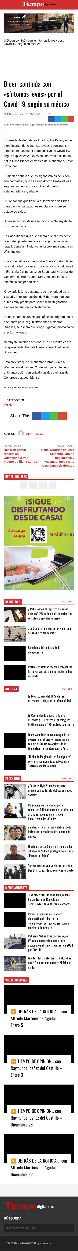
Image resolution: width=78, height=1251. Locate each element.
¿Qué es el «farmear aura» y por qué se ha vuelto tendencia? (49, 630)
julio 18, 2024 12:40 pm (32, 114)
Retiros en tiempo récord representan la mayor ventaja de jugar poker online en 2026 (50, 671)
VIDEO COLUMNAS (16, 980)
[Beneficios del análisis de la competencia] (15, 653)
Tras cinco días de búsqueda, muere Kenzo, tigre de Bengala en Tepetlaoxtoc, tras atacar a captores (49, 899)
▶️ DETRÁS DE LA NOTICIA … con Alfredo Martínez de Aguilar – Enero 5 (39, 1018)
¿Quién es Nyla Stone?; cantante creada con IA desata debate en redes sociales (50, 790)
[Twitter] (58, 119)
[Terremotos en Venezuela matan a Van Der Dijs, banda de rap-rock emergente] (15, 871)
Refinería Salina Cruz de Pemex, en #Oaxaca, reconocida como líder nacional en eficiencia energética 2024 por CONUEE (50, 943)
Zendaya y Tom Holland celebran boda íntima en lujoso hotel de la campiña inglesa (49, 832)
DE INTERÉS (12, 602)
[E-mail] (71, 119)
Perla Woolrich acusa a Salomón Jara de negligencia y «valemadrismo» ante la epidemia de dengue (57, 457)
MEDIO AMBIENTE (16, 887)
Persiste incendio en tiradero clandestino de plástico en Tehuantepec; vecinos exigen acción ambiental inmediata (48, 921)
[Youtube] (52, 485)
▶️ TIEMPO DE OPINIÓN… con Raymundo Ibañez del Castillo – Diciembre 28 (36, 1117)
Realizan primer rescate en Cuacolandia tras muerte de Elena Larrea (20, 455)
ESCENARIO (12, 778)
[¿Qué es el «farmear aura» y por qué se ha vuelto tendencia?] (15, 634)
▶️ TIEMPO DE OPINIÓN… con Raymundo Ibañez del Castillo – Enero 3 (36, 1068)
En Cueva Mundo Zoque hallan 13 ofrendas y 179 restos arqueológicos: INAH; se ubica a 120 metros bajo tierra (51, 720)
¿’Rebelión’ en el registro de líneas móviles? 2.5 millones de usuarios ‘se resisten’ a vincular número (50, 613)
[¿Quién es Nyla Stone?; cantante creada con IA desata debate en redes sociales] (15, 791)
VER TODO (67, 602)
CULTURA (11, 689)
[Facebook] (51, 119)
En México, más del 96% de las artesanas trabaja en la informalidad (49, 698)
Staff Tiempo (10, 114)
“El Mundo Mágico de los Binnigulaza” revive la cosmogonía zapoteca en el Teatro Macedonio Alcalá (49, 761)
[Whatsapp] (64, 119)
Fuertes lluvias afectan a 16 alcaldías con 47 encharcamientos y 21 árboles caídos (49, 963)
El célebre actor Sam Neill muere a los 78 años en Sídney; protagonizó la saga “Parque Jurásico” (50, 851)
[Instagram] (43, 485)
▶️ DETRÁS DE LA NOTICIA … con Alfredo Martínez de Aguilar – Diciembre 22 (39, 1167)
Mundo (8, 404)
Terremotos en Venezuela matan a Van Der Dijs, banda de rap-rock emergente (50, 868)
